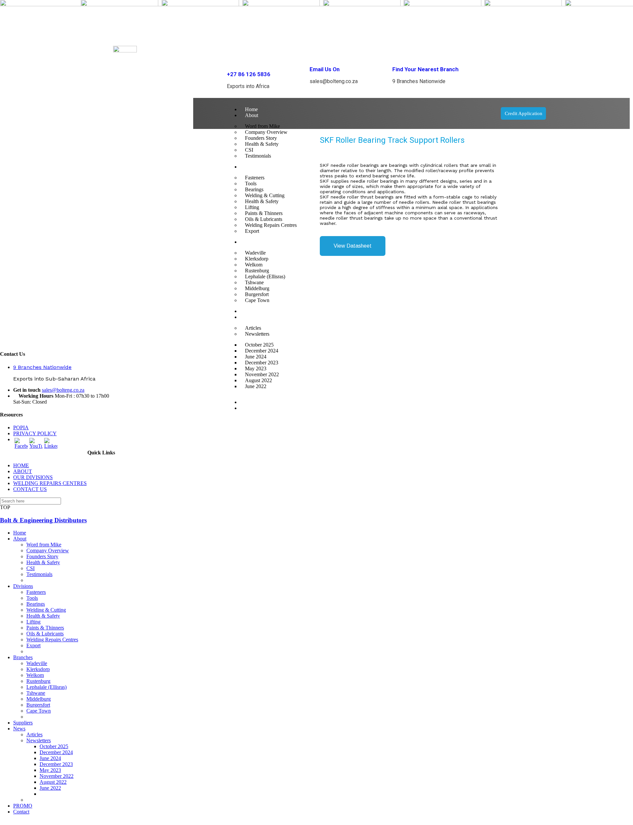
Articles (34, 734)
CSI (30, 568)
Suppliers (23, 722)
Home (251, 109)
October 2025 (54, 746)
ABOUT (22, 471)
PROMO (254, 402)
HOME (21, 465)
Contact (253, 408)
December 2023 (56, 764)
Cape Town (38, 711)
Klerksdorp (38, 669)
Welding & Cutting (46, 610)
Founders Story (42, 556)
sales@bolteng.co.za (63, 390)
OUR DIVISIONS (33, 477)
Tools (32, 598)
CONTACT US (30, 489)
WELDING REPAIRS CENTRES (50, 483)
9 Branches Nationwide (42, 367)
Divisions (23, 586)
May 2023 (50, 770)
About (251, 115)
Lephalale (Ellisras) (46, 687)
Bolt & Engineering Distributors (43, 520)
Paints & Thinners (45, 627)
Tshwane (35, 693)
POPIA (21, 427)
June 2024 (50, 758)
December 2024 (56, 752)
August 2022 (53, 782)
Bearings (35, 604)
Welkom (35, 675)
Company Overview (47, 550)
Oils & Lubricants (45, 633)
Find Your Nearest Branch (425, 69)
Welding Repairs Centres (52, 639)
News (19, 728)
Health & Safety (43, 562)
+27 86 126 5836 (248, 74)
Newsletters (38, 740)
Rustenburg (38, 681)
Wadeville (36, 663)
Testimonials (39, 574)
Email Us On (325, 69)
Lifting (33, 622)
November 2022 (57, 776)
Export (33, 645)
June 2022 (255, 386)
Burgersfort (38, 705)
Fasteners (36, 592)
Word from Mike (43, 544)
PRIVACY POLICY (35, 433)
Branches (23, 657)
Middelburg (38, 699)
